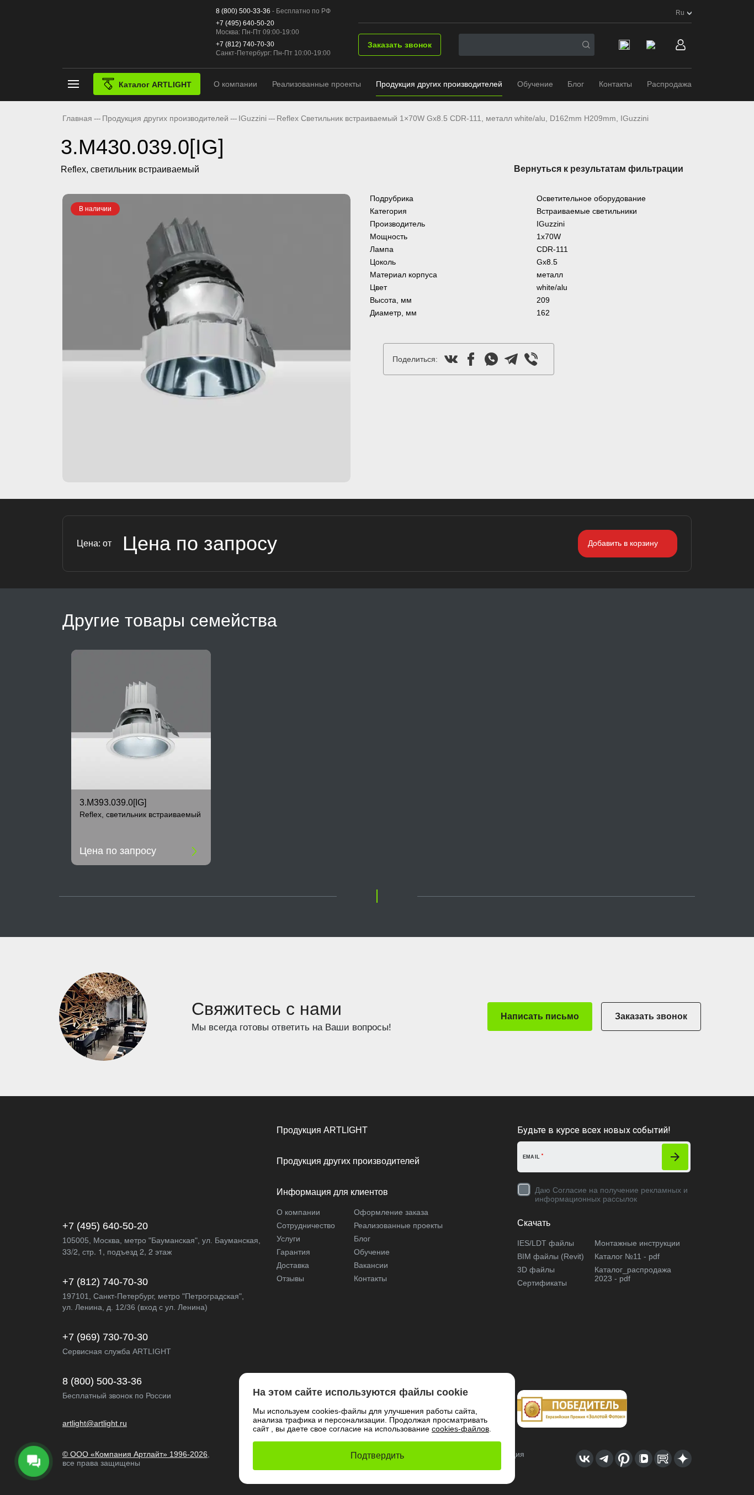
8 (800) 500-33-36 (243, 11)
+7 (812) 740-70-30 (245, 44)
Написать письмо (540, 1016)
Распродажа (669, 84)
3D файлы (536, 1269)
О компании (235, 84)
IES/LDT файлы (545, 1243)
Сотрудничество (306, 1225)
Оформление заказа (391, 1212)
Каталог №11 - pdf (627, 1256)
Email (531, 1157)
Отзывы (290, 1278)
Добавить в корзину (623, 543)
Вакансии (371, 1265)
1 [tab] (377, 896)
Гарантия (293, 1251)
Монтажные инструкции (637, 1243)
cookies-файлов (460, 1428)
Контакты (615, 84)
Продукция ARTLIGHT (322, 1130)
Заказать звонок (400, 44)
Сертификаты (542, 1282)
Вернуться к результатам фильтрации (598, 168)
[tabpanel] (206, 338)
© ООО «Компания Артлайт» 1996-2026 (135, 1454)
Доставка (293, 1265)
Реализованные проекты (316, 84)
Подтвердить (377, 1455)
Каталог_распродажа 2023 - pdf (632, 1274)
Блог (575, 84)
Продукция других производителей (439, 84)
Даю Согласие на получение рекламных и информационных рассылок (611, 1194)
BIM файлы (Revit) (550, 1256)
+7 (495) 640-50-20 (245, 23)
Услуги (288, 1238)
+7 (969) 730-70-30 (105, 1337)
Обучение (535, 84)
